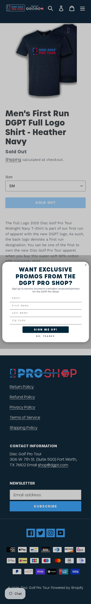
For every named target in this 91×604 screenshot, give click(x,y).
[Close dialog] (85, 265)
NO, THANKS (45, 335)
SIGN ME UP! (45, 329)
